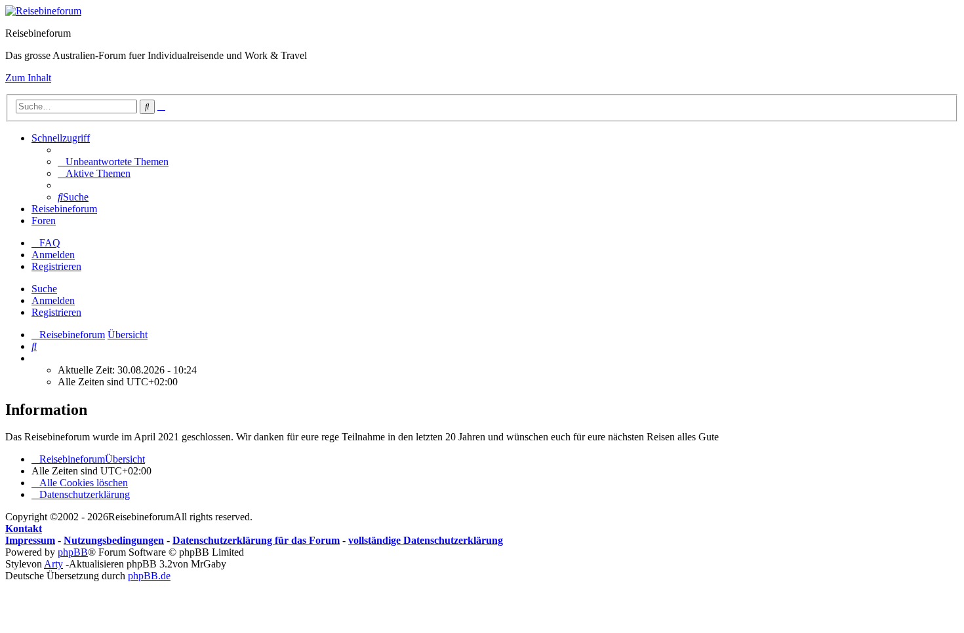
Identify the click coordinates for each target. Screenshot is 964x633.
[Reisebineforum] (43, 10)
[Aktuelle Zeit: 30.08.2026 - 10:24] (35, 358)
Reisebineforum (64, 208)
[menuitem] (113, 161)
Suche (44, 288)
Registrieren (56, 312)
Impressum (30, 540)
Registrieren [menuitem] (56, 266)
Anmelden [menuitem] (53, 254)
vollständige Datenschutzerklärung (425, 540)
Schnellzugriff (60, 138)
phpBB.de (149, 575)
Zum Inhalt (28, 77)
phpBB (73, 552)
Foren (43, 220)
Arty (53, 563)
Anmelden (53, 300)
